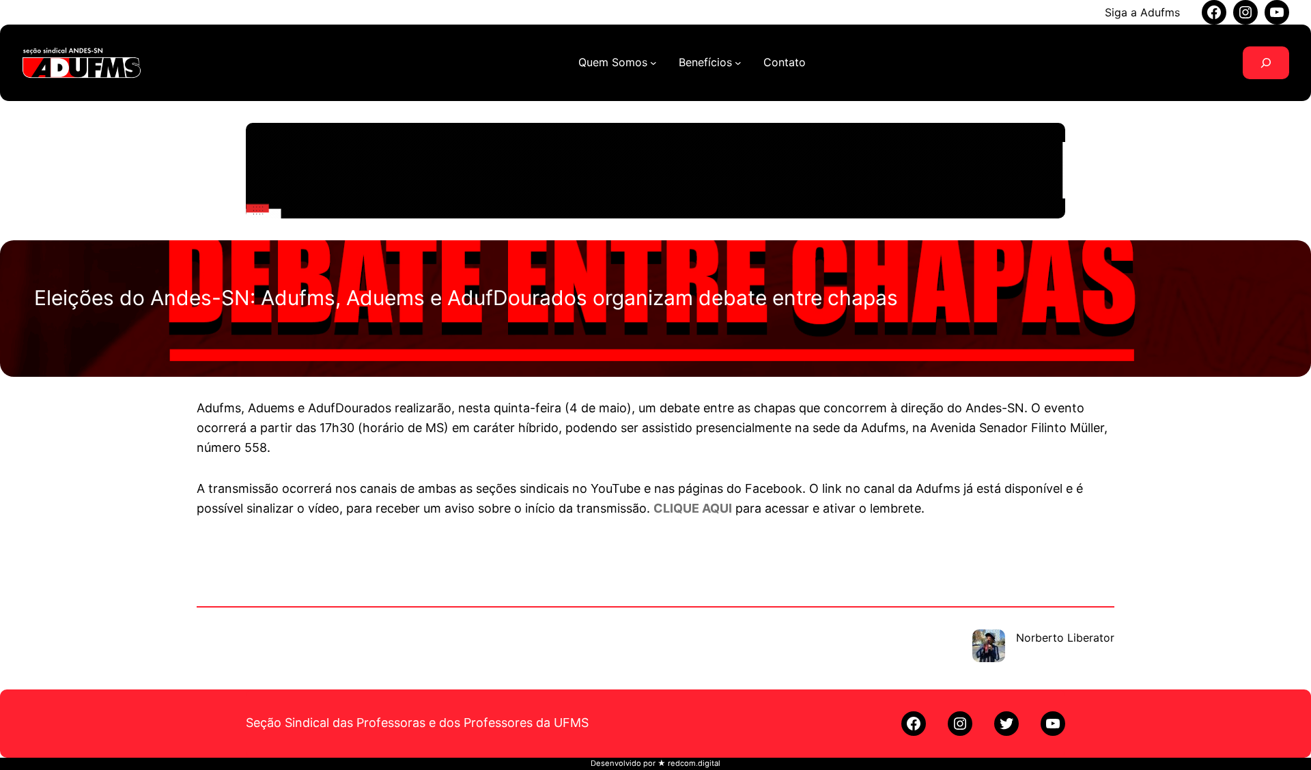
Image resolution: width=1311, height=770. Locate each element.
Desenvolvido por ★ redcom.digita (654, 763)
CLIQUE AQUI (692, 508)
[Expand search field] (1266, 62)
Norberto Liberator (1065, 637)
